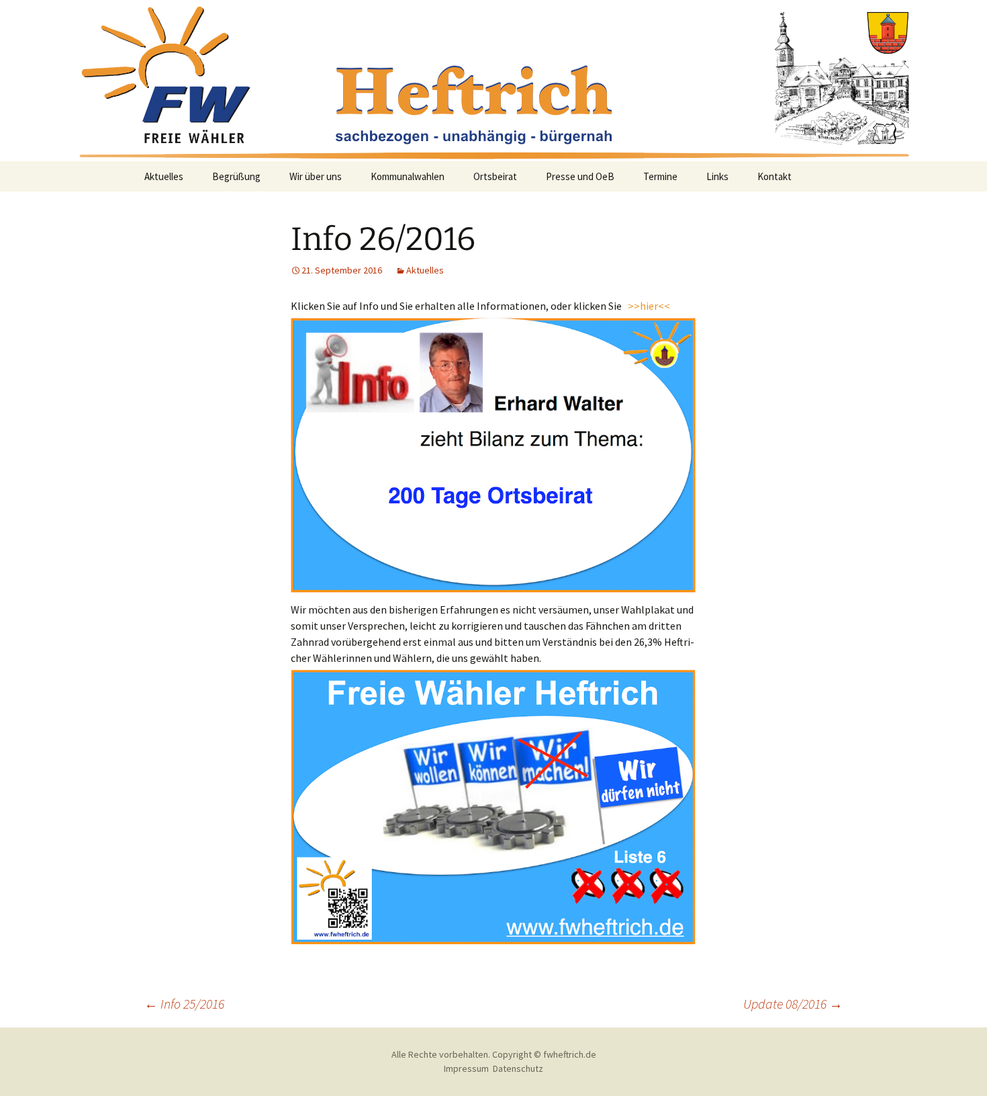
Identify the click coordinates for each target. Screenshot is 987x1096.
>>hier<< (648, 305)
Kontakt (774, 176)
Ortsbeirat (495, 176)
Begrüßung (236, 176)
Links (717, 176)
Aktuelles (163, 176)
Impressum (466, 1068)
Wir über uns (315, 176)
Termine (660, 176)
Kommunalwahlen (407, 176)
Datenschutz (518, 1068)
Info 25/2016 (184, 1003)
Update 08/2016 (793, 1003)
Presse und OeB (580, 176)
